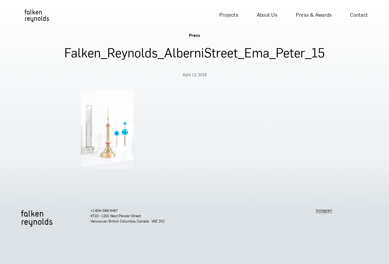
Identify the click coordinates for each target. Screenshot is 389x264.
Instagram (324, 211)
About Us (267, 15)
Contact (359, 15)
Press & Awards (314, 15)
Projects (228, 15)
